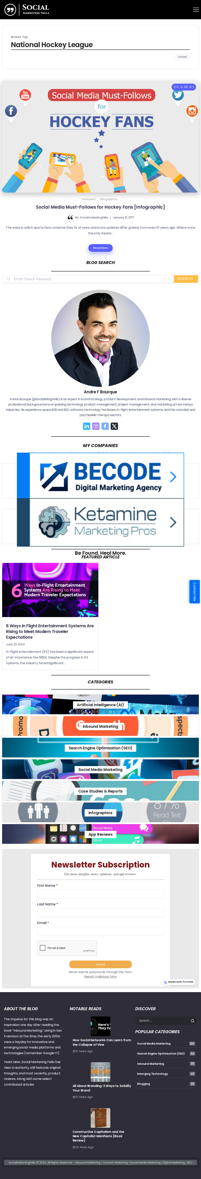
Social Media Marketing (101, 769)
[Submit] (194, 1021)
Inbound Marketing (100, 726)
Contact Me (195, 591)
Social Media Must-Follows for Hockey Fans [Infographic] (100, 207)
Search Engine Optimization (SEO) (100, 748)
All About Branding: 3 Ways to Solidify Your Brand (102, 1088)
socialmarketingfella (94, 217)
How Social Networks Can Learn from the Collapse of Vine (102, 1042)
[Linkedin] (86, 426)
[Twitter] (114, 426)
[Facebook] (105, 426)
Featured (88, 199)
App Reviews (101, 834)
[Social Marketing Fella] (27, 9)
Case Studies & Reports (100, 791)
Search (185, 279)
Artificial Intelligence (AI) (100, 705)
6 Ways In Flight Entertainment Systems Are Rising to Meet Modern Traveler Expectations (50, 631)
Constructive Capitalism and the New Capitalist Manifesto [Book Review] (98, 1136)
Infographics (109, 199)
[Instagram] (96, 426)
